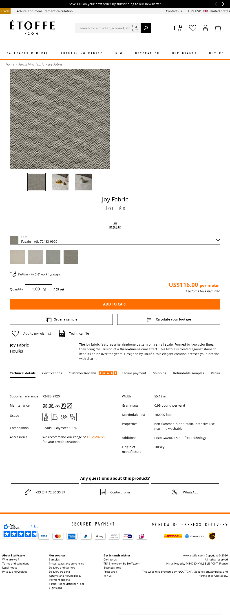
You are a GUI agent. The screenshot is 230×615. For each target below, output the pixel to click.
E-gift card (55, 588)
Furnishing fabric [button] (82, 53)
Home (9, 64)
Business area (112, 567)
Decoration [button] (147, 53)
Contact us (174, 11)
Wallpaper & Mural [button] (27, 53)
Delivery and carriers (62, 567)
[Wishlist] (193, 28)
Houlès (115, 209)
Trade (5, 11)
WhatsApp (191, 492)
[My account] (205, 28)
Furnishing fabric (31, 64)
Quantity (16, 289)
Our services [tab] (57, 555)
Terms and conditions (15, 563)
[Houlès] (115, 225)
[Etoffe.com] (32, 27)
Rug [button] (118, 53)
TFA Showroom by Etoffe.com (122, 563)
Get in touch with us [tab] (117, 555)
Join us (108, 576)
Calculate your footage (173, 319)
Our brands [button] (184, 53)
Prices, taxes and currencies (66, 563)
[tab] (22, 373)
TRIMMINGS (96, 437)
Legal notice (9, 567)
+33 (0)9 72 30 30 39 (50, 492)
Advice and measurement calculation (45, 11)
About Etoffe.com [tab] (13, 555)
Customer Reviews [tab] (82, 373)
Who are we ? (10, 559)
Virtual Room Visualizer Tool (66, 584)
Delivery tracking (59, 572)
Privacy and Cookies (14, 572)
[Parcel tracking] (178, 28)
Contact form (120, 492)
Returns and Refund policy (65, 576)
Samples (54, 559)
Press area (110, 572)
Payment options (59, 580)
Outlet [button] (216, 53)
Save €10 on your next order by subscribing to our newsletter (115, 4)
